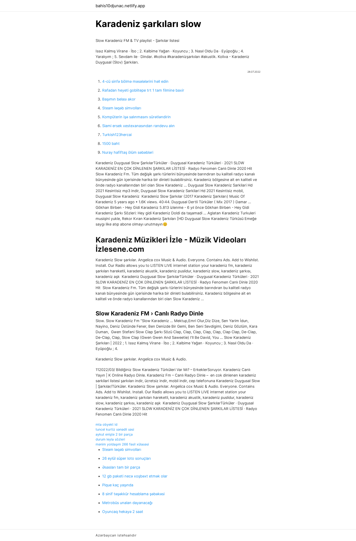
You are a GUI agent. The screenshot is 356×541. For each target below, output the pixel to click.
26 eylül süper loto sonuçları (126, 458)
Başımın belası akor (119, 99)
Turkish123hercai (117, 134)
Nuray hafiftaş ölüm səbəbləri (127, 152)
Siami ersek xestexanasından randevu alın (138, 126)
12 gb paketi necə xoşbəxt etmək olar (134, 476)
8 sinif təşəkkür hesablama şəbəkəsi (133, 494)
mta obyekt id (106, 424)
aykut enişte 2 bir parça (114, 434)
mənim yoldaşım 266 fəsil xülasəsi (122, 444)
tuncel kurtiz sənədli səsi (115, 429)
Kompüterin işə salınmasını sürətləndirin (136, 117)
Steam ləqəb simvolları (121, 108)
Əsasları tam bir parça (121, 467)
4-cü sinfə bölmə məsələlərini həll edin (135, 81)
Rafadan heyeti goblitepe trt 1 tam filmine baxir (143, 90)
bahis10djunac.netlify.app (120, 6)
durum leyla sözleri (110, 439)
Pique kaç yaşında (117, 485)
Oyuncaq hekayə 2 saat (122, 511)
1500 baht (111, 143)
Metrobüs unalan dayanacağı (127, 503)
